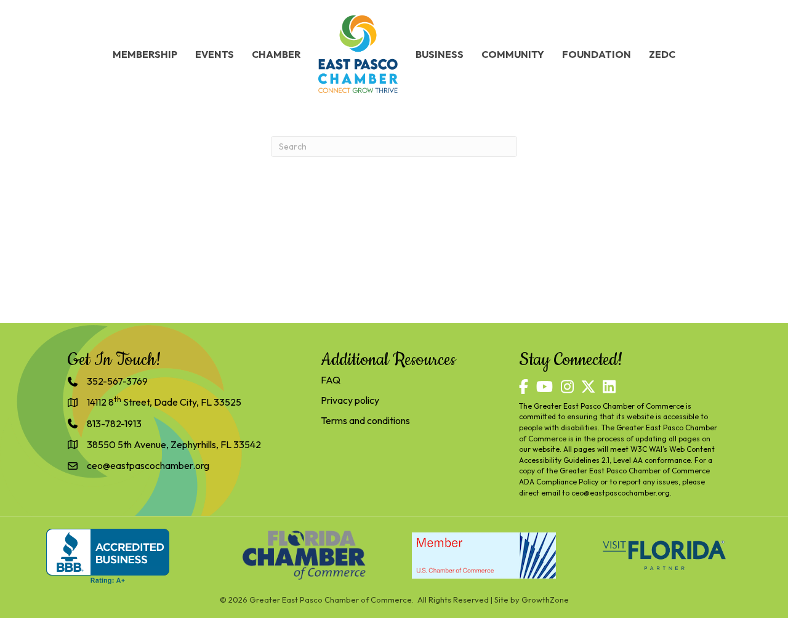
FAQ (330, 380)
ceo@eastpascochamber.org (620, 492)
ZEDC (662, 54)
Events (214, 54)
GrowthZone (545, 599)
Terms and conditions (365, 420)
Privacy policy (350, 400)
